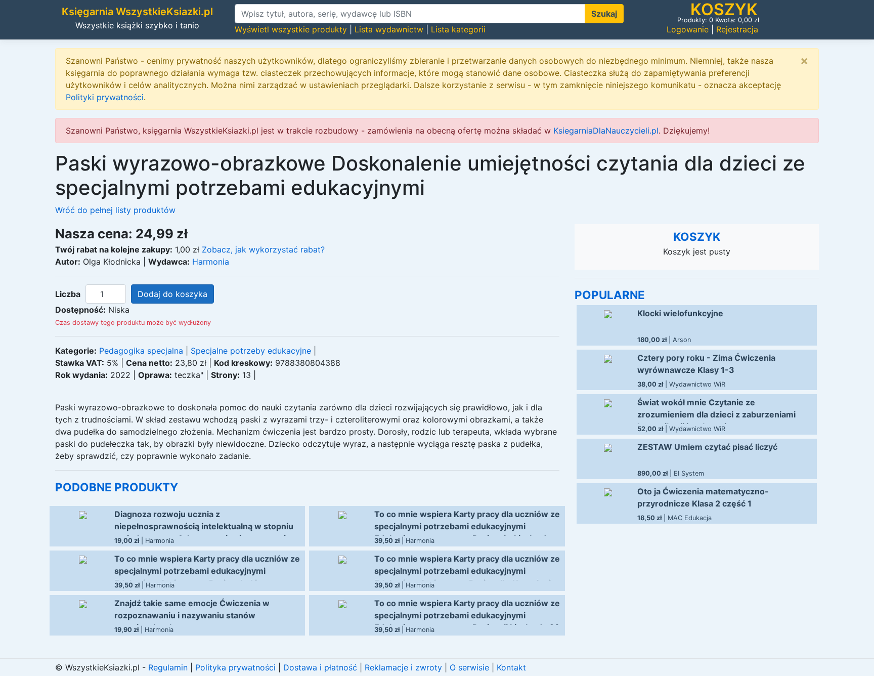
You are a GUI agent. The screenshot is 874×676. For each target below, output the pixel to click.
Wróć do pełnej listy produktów (115, 210)
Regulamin (168, 667)
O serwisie (469, 667)
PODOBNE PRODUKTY (116, 487)
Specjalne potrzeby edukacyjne (251, 351)
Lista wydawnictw (389, 29)
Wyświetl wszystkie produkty (291, 29)
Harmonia (210, 262)
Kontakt (511, 667)
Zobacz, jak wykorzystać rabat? (263, 249)
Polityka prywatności (235, 667)
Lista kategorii (458, 29)
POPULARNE (610, 295)
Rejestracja (737, 29)
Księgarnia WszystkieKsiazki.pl (137, 12)
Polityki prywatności (105, 97)
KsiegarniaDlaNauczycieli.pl (606, 130)
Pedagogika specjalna (141, 351)
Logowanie (688, 29)
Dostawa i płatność (320, 667)
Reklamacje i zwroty (403, 667)
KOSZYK (696, 236)
